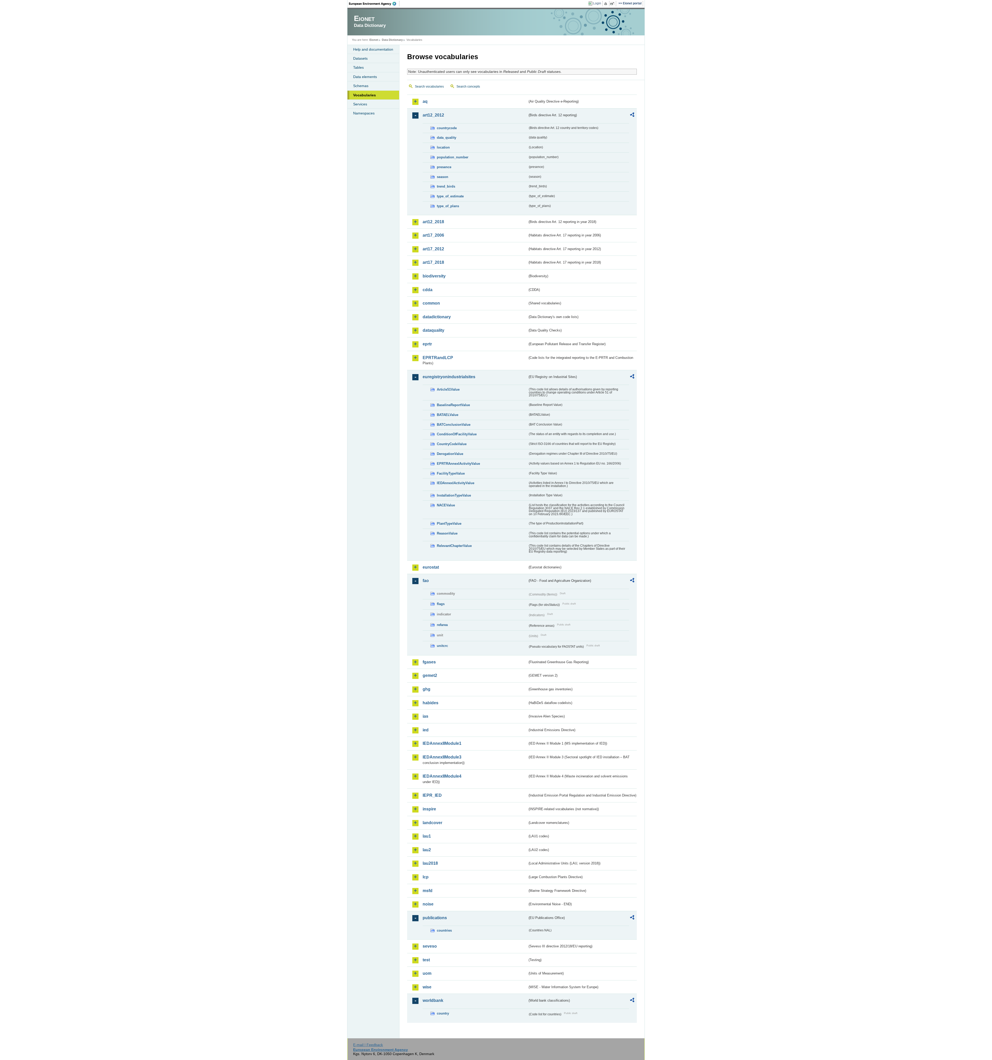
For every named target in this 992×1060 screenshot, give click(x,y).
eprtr (427, 344)
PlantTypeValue (449, 523)
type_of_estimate (450, 196)
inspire (429, 809)
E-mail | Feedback (368, 1045)
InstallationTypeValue (454, 495)
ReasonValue (447, 533)
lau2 (427, 850)
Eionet (373, 39)
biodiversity (434, 276)
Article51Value (448, 389)
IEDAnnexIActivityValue (455, 483)
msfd (427, 890)
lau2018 (430, 863)
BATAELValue (447, 415)
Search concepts (468, 86)
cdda (427, 290)
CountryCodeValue (452, 444)
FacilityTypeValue (451, 473)
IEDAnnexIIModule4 (442, 776)
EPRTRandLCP (438, 357)
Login (597, 3)
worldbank (433, 1000)
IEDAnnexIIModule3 (442, 757)
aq (425, 101)
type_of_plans (448, 206)
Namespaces (364, 113)
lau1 (427, 836)
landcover (432, 823)
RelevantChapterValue (454, 546)
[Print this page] (606, 3)
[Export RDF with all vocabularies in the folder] (632, 115)
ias (425, 716)
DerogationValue (450, 454)
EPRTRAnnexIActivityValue (458, 464)
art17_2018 (433, 262)
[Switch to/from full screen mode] (613, 3)
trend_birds (446, 186)
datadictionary (437, 317)
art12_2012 (433, 115)
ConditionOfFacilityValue (457, 434)
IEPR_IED (432, 795)
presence (444, 167)
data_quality (446, 138)
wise (427, 987)
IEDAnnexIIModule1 (442, 743)
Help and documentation (373, 49)
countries (444, 930)
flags (441, 604)
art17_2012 (433, 249)
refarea (442, 625)
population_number (452, 157)
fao (426, 580)
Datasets (360, 58)
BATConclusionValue (453, 425)
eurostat (431, 567)
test (426, 960)
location (443, 147)
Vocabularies (364, 95)
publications (435, 918)
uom (427, 973)
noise (428, 904)
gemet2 (430, 675)
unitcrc (442, 646)
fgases (429, 662)
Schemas (360, 86)
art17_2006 (433, 235)
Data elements (365, 77)
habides (430, 703)
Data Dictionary (392, 39)
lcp (426, 877)
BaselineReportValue (453, 405)
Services (360, 104)
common (431, 303)
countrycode (447, 128)
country (443, 1013)
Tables (358, 67)
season (442, 177)
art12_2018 (433, 222)
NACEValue (446, 505)
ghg (426, 689)
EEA (374, 3)
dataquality (433, 330)
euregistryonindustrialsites (449, 377)
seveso (430, 946)
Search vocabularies (429, 86)
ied (426, 730)
